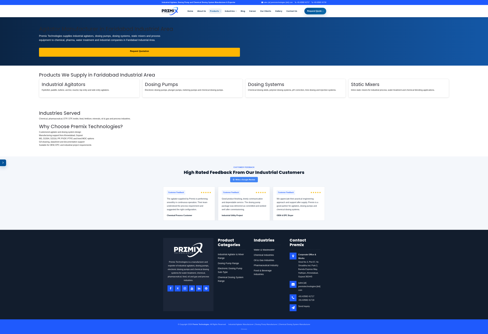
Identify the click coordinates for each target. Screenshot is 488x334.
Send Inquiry (304, 306)
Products (214, 11)
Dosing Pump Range (228, 263)
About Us (201, 11)
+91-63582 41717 (302, 2)
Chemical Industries (264, 255)
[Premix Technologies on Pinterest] (206, 288)
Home (190, 11)
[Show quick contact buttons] (3, 162)
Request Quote (314, 11)
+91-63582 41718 (319, 2)
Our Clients (265, 11)
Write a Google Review (245, 180)
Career (252, 11)
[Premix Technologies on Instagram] (185, 288)
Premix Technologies (201, 324)
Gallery (278, 11)
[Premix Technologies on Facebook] (170, 288)
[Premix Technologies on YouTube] (192, 288)
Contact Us (291, 11)
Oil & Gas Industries (264, 260)
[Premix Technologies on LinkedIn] (199, 288)
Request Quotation (139, 51)
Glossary (244, 329)
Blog (243, 11)
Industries (230, 11)
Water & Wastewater (264, 250)
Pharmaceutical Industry (266, 265)
